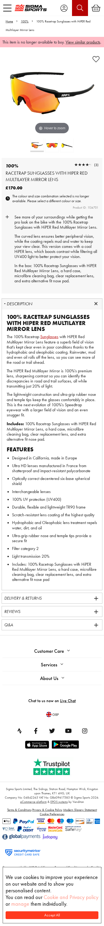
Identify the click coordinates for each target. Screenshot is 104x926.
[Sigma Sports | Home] (31, 8)
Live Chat (68, 701)
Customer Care (49, 651)
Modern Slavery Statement (80, 810)
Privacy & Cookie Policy (47, 810)
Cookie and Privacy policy (71, 897)
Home (9, 21)
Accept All (52, 915)
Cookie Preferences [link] (52, 814)
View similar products (83, 42)
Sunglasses (49, 336)
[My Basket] (96, 8)
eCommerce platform (33, 802)
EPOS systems (59, 802)
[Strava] (19, 730)
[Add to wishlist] (96, 59)
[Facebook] (35, 730)
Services (49, 664)
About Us (49, 678)
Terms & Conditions (19, 810)
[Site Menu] (7, 8)
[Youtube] (68, 730)
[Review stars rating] (83, 164)
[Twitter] (52, 730)
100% (25, 21)
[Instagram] (84, 730)
